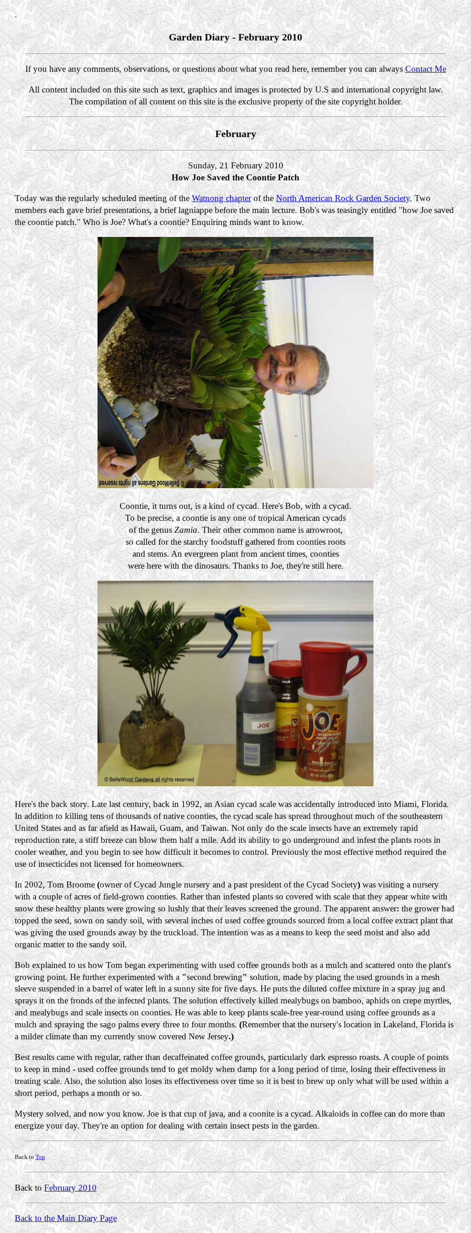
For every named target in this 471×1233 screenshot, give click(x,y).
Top (40, 1156)
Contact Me (425, 69)
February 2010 (70, 1188)
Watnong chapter (221, 198)
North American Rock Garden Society (343, 198)
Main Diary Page (87, 1218)
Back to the (36, 1218)
